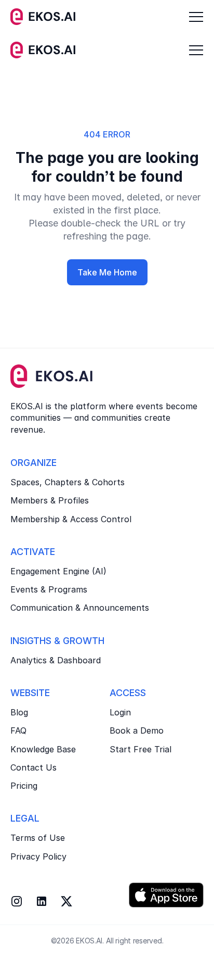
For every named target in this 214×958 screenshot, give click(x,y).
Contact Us (33, 767)
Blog (19, 712)
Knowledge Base (43, 749)
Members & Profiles (49, 500)
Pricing (23, 785)
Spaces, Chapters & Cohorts (67, 482)
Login (120, 712)
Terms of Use (37, 838)
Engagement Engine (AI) (58, 571)
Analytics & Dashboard (55, 660)
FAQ (18, 730)
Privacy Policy (38, 856)
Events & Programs (48, 589)
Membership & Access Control (70, 519)
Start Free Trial (140, 749)
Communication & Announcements (79, 607)
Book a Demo (137, 730)
